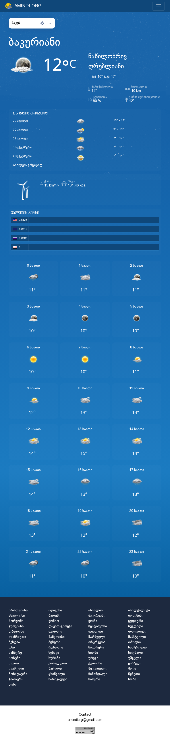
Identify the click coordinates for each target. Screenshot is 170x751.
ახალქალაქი (139, 610)
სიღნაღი (135, 652)
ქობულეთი (57, 663)
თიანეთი (95, 631)
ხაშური (94, 679)
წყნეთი (134, 674)
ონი (12, 647)
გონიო (53, 621)
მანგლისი (56, 637)
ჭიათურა (16, 679)
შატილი (55, 668)
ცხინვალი (56, 674)
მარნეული (97, 637)
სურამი (54, 658)
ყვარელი (16, 668)
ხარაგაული (58, 679)
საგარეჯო (96, 647)
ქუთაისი (95, 663)
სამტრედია (137, 647)
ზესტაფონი (97, 626)
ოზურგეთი (97, 642)
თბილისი (16, 631)
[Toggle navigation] (158, 6)
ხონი (13, 684)
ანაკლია (95, 610)
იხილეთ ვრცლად (27, 165)
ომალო (134, 642)
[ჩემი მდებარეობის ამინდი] (42, 23)
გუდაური (135, 621)
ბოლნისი (135, 615)
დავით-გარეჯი (60, 626)
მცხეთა (54, 642)
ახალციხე (17, 615)
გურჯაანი (16, 626)
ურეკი (93, 658)
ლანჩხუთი (17, 637)
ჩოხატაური (18, 674)
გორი (92, 621)
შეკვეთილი (97, 668)
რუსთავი (55, 647)
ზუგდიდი (135, 626)
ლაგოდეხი (137, 631)
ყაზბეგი (134, 663)
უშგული (134, 658)
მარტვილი (137, 637)
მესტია (14, 642)
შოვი (132, 668)
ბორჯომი (16, 621)
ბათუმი (54, 615)
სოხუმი (14, 658)
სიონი (93, 652)
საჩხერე (15, 652)
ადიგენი (55, 610)
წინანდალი (97, 674)
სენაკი (53, 652)
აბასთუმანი (18, 610)
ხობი (132, 679)
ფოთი (14, 663)
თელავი (55, 631)
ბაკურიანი (96, 615)
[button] (32, 23)
